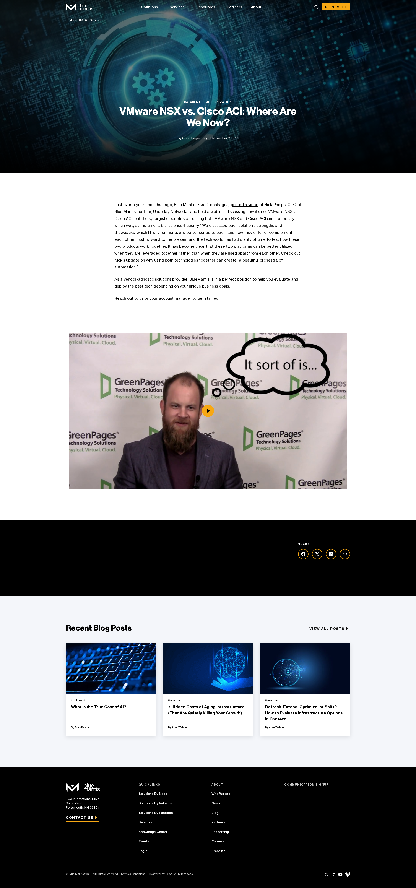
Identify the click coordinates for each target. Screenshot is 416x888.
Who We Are (220, 794)
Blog (214, 813)
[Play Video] (208, 411)
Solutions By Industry (155, 803)
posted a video (244, 204)
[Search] (316, 7)
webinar (218, 211)
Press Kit (218, 851)
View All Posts (326, 628)
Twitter (326, 874)
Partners (234, 7)
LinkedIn (333, 874)
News (215, 803)
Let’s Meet (336, 7)
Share (345, 554)
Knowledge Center (153, 832)
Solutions (149, 7)
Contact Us (79, 817)
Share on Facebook (303, 554)
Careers (217, 841)
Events (144, 841)
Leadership (220, 832)
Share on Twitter (317, 554)
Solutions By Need (153, 794)
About (256, 7)
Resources (205, 7)
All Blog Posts (85, 20)
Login (143, 851)
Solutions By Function (156, 813)
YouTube (340, 874)
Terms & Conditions (132, 874)
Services (177, 7)
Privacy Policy (156, 874)
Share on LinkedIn (331, 554)
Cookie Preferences (180, 874)
